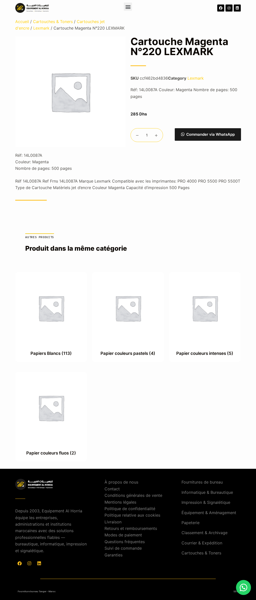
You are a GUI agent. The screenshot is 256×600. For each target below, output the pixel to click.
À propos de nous (121, 482)
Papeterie (191, 522)
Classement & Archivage (205, 532)
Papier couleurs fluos (51, 453)
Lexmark (41, 28)
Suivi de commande (123, 548)
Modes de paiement (123, 534)
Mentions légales (120, 502)
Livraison (113, 521)
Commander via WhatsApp (210, 134)
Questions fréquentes (124, 541)
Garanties (113, 554)
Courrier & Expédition (202, 542)
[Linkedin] (237, 8)
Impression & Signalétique (206, 502)
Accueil (22, 21)
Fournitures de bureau (202, 482)
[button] (128, 7)
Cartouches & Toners (53, 21)
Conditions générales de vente (133, 495)
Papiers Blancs (51, 353)
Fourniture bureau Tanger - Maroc (37, 591)
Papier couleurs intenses (204, 353)
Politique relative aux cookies (132, 515)
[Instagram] (229, 8)
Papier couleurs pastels (127, 353)
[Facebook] (220, 8)
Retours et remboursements (130, 528)
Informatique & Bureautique (207, 492)
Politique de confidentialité (129, 508)
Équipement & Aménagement (209, 512)
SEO (236, 591)
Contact (112, 488)
